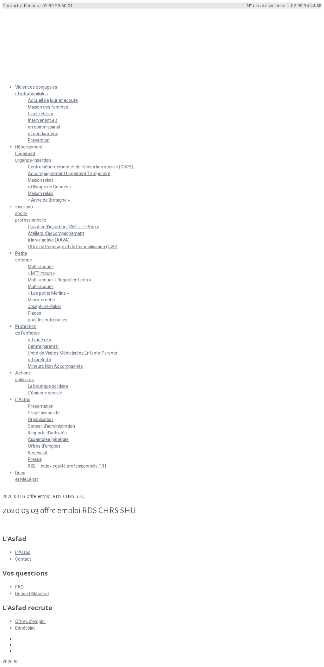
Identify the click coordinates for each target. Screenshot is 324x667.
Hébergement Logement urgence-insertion (33, 154)
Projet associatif (44, 413)
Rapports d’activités (47, 433)
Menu (8, 76)
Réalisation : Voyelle (162, 661)
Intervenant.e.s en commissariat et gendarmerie (44, 127)
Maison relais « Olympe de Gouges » (50, 183)
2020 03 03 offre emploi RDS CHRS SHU (43, 525)
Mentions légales (92, 661)
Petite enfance (23, 256)
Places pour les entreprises (47, 316)
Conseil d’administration (51, 426)
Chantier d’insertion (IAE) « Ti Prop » (63, 226)
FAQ (19, 587)
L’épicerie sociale (45, 393)
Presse (35, 459)
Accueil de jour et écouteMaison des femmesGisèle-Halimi (53, 107)
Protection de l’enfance (27, 330)
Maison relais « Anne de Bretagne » (49, 197)
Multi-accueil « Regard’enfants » (59, 280)
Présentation (40, 406)
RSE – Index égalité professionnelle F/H (67, 466)
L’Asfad (22, 399)
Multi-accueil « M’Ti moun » (41, 270)
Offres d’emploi (30, 621)
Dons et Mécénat (26, 476)
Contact (23, 559)
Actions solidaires (24, 376)
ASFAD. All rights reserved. (47, 661)
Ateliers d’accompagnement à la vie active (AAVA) (56, 236)
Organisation (40, 419)
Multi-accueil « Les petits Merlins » (48, 290)
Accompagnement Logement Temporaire (69, 173)
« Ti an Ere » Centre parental (43, 343)
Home (9, 490)
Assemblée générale (48, 439)
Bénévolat (37, 453)
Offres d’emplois (44, 446)
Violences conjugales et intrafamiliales (36, 90)
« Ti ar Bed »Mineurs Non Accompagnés (55, 363)
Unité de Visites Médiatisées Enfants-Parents (72, 353)
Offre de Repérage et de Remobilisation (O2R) (72, 246)
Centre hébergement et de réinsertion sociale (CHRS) (80, 167)
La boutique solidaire (48, 386)
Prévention (39, 140)
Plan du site (126, 661)
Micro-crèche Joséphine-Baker (44, 303)
